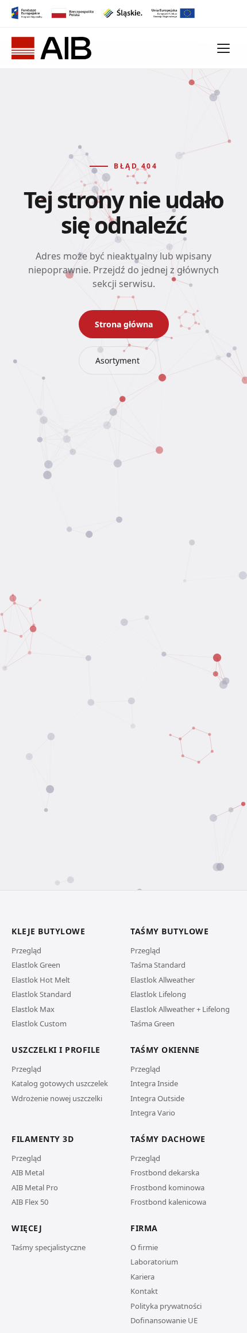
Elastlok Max (33, 1009)
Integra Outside (157, 1098)
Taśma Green (152, 1023)
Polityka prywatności (166, 1306)
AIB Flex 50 (29, 1202)
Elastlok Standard (41, 994)
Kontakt (144, 1291)
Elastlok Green (35, 965)
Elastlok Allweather (162, 980)
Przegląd (26, 950)
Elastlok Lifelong (158, 994)
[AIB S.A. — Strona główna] (51, 48)
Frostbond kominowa (167, 1187)
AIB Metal (27, 1172)
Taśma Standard (158, 965)
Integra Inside (154, 1083)
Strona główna (124, 324)
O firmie (144, 1247)
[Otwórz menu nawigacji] (224, 48)
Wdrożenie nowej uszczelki (56, 1098)
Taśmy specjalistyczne (48, 1247)
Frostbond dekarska (164, 1172)
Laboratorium (154, 1261)
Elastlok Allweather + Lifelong (180, 1009)
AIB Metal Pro (34, 1187)
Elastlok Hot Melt (40, 980)
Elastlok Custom (39, 1023)
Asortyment (117, 360)
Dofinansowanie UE (164, 1320)
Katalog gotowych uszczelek (59, 1083)
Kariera (142, 1276)
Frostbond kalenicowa (168, 1202)
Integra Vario (152, 1112)
